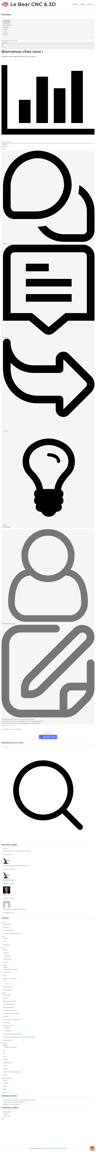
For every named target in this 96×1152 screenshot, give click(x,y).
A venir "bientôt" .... (7, 894)
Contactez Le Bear (6, 1116)
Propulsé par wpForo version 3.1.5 (8, 725)
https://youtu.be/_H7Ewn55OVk (29, 56)
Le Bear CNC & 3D (33, 4)
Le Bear (6, 898)
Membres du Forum (7, 25)
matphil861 (7, 912)
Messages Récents (6, 22)
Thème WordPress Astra (61, 1148)
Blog (82, 4)
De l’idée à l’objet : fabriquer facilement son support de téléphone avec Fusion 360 (19, 1100)
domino (6, 854)
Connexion (5, 32)
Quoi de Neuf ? (6, 27)
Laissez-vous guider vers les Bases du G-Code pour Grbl (14, 1102)
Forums (90, 4)
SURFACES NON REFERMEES (8, 880)
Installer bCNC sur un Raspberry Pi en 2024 (11, 1104)
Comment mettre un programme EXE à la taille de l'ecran (14, 909)
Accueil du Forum (6, 20)
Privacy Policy (6, 1113)
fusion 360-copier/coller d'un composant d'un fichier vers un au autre (21, 719)
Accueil (75, 4)
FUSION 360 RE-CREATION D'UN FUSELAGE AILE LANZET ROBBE (15, 865)
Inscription (5, 29)
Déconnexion (5, 34)
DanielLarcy (14, 623)
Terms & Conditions (7, 1111)
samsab (6, 869)
